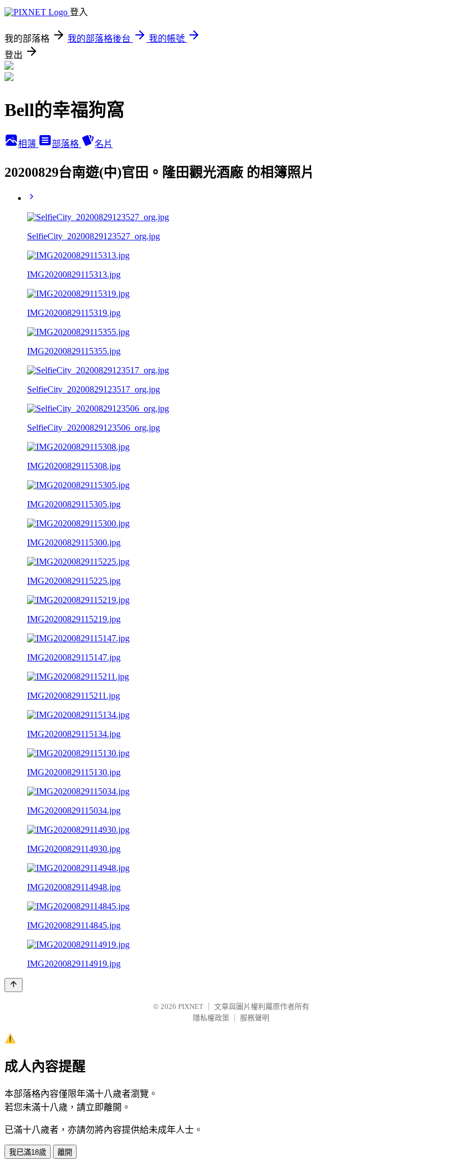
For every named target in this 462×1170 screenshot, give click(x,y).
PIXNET (190, 1006)
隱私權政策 (211, 1017)
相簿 (28, 144)
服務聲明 (254, 1017)
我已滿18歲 (27, 1152)
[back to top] (14, 985)
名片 (104, 144)
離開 (64, 1152)
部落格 (66, 144)
